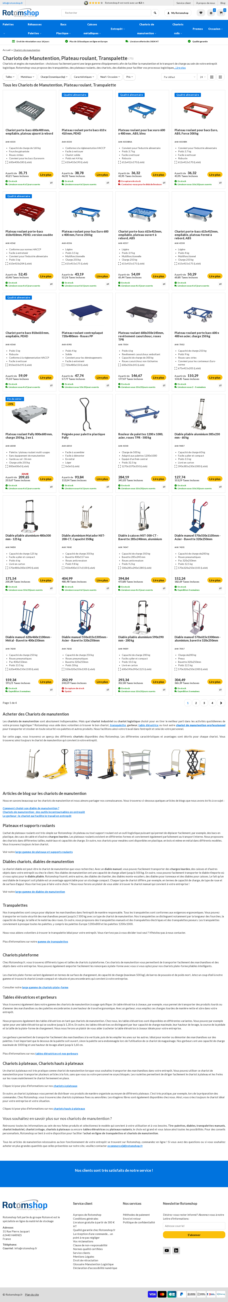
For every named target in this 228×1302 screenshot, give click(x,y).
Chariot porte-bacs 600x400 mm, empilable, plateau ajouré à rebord (29, 131)
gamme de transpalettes (53, 941)
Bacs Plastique (62, 29)
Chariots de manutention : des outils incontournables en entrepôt (44, 812)
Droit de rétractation (85, 1260)
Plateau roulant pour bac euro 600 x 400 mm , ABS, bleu (141, 131)
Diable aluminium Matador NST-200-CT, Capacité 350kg (83, 537)
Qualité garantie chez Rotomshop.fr (94, 1230)
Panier (221, 12)
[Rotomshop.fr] (29, 12)
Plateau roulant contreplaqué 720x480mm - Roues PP (82, 334)
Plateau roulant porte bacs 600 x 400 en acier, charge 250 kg (197, 334)
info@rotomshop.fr (13, 3)
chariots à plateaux (65, 1085)
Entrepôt (117, 28)
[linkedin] (176, 1250)
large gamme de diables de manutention (40, 891)
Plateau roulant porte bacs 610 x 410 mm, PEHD (84, 131)
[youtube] (167, 1250)
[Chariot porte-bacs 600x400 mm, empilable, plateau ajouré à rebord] (29, 110)
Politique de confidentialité (139, 1222)
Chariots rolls (177, 29)
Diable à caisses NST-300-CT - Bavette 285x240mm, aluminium (140, 537)
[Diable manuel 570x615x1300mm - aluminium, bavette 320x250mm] (198, 617)
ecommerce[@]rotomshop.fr (125, 1145)
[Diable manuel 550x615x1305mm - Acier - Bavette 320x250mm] (86, 617)
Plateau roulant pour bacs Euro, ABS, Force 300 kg (196, 131)
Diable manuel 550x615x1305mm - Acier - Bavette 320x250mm (85, 638)
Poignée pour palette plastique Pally (83, 435)
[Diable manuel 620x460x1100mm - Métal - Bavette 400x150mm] (29, 617)
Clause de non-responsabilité (90, 1245)
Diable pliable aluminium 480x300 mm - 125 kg (28, 537)
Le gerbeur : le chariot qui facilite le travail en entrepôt (37, 815)
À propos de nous (205, 3)
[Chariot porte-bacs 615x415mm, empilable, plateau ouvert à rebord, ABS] (142, 212)
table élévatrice (148, 725)
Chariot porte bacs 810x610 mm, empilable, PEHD (27, 334)
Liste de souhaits (201, 12)
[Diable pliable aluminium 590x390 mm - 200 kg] (142, 617)
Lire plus (45, 174)
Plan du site (32, 1294)
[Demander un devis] (211, 12)
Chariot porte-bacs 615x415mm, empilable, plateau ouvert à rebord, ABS (140, 235)
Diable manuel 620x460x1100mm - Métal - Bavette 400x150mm (28, 638)
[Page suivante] (221, 702)
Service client (184, 3)
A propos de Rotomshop (87, 1214)
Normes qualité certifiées (88, 1249)
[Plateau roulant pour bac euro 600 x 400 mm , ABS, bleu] (142, 110)
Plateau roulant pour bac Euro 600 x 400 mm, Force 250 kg (85, 233)
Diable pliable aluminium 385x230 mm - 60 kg (197, 435)
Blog (223, 3)
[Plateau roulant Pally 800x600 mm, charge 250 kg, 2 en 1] (29, 414)
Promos (198, 28)
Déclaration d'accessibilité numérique (95, 1268)
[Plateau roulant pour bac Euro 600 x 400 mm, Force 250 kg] (86, 212)
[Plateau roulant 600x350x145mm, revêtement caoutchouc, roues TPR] (142, 313)
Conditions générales (85, 1218)
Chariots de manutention (145, 29)
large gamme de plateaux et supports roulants (44, 851)
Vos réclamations (83, 1241)
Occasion (214, 28)
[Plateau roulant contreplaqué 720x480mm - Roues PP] (86, 313)
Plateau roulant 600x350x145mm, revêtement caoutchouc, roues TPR (141, 336)
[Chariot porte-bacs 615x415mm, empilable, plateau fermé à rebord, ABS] (198, 212)
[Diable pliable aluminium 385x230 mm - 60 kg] (198, 414)
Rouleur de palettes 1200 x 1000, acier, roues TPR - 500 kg (140, 435)
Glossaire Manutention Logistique (93, 1264)
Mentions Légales (83, 1256)
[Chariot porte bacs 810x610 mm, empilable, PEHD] (29, 313)
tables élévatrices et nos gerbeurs (56, 1053)
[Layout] (212, 76)
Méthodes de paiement (136, 1214)
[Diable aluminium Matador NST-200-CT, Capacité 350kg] (86, 516)
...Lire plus (180, 67)
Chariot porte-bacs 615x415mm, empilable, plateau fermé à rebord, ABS (196, 235)
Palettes (8, 24)
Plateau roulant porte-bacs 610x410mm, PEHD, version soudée (29, 233)
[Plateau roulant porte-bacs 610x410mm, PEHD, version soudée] (29, 212)
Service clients (81, 1252)
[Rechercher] (155, 12)
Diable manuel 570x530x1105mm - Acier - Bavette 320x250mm (198, 537)
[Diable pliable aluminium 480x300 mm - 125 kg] (29, 516)
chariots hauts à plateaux (69, 1108)
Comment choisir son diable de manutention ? (31, 808)
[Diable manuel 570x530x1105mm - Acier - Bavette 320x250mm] (198, 516)
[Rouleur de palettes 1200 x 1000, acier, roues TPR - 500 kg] (142, 414)
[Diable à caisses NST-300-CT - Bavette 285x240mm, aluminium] (142, 516)
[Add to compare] (51, 183)
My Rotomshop (179, 13)
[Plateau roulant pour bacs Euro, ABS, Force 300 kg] (198, 110)
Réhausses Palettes (35, 29)
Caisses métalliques (91, 29)
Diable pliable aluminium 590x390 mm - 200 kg (141, 638)
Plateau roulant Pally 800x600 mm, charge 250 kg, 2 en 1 (29, 435)
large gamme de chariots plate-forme (45, 987)
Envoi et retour (132, 1218)
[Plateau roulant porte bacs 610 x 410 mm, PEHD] (86, 110)
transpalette (118, 725)
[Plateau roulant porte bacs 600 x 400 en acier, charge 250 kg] (198, 313)
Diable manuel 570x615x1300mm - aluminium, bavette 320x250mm (198, 638)
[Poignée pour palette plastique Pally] (86, 414)
